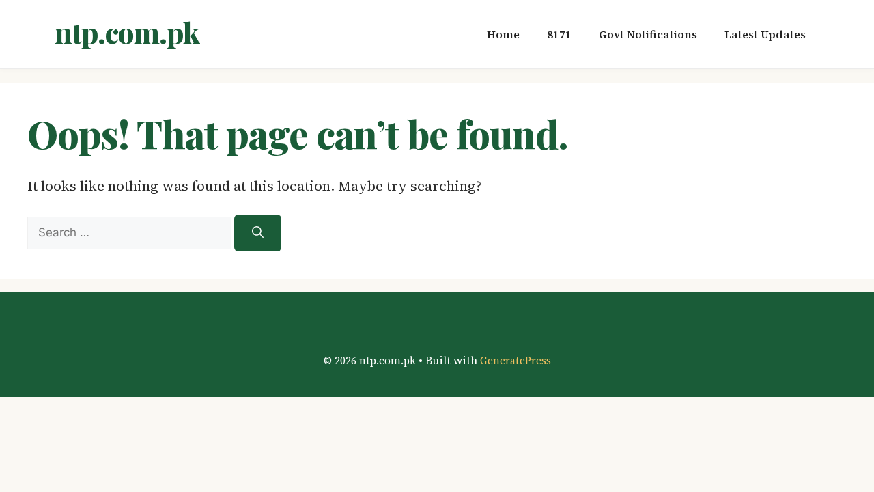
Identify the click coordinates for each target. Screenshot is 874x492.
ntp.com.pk (127, 32)
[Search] (257, 233)
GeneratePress (515, 360)
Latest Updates (765, 34)
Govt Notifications (648, 34)
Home (503, 34)
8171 (559, 34)
